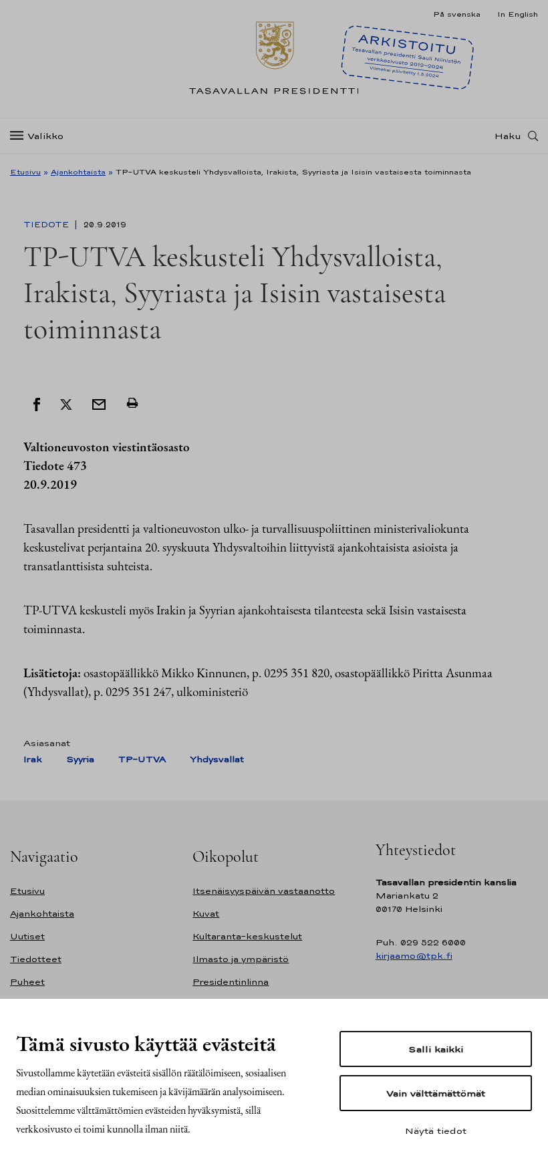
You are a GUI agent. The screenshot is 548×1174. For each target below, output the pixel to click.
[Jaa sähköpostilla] (99, 403)
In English (517, 14)
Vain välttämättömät (435, 1093)
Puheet (27, 981)
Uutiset (27, 936)
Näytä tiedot (435, 1131)
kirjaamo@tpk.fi (414, 955)
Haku (508, 136)
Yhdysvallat (217, 759)
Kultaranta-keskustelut (247, 936)
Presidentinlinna (230, 981)
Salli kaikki (435, 1049)
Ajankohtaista (78, 172)
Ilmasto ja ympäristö (240, 959)
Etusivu (25, 172)
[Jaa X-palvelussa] (66, 403)
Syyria (80, 759)
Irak (32, 759)
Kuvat (205, 913)
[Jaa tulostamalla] (132, 403)
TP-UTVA (142, 759)
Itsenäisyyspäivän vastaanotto (263, 891)
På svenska (457, 14)
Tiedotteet (35, 959)
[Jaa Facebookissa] (36, 403)
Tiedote (47, 224)
